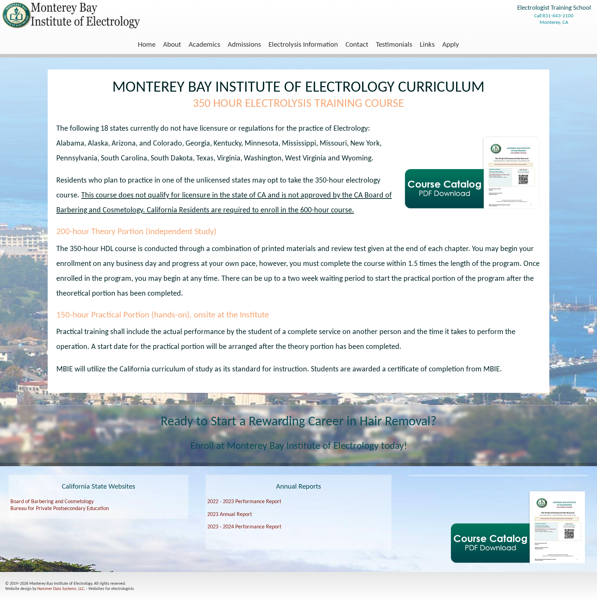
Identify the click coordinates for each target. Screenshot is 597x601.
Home (146, 44)
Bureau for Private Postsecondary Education (59, 508)
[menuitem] (147, 45)
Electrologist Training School (554, 8)
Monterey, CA (554, 22)
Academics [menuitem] (204, 44)
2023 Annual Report (229, 514)
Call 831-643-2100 (554, 16)
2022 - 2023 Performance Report (244, 502)
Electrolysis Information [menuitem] (303, 44)
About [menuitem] (172, 44)
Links (427, 44)
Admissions (244, 44)
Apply (450, 44)
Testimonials (394, 44)
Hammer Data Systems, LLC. (61, 589)
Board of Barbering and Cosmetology (52, 502)
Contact (356, 44)
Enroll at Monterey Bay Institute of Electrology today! (298, 446)
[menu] (298, 45)
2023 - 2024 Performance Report (244, 527)
